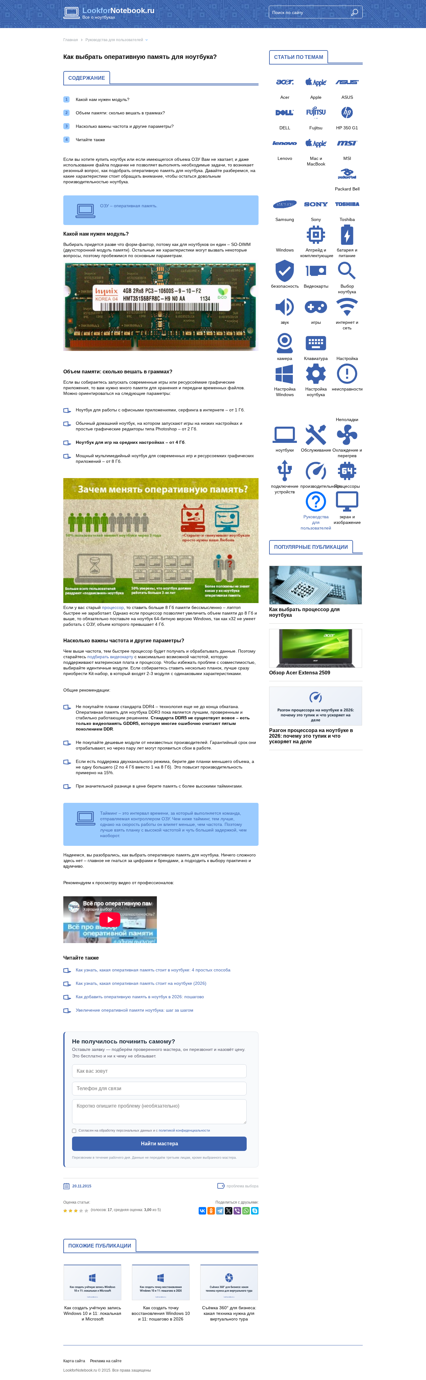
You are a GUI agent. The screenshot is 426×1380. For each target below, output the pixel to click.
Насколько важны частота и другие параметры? (125, 126)
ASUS (347, 97)
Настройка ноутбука (316, 391)
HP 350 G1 (347, 127)
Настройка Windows (285, 391)
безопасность (285, 286)
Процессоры (347, 486)
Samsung (284, 219)
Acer (284, 97)
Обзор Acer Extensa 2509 (299, 672)
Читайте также (90, 139)
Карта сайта (74, 1361)
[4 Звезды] (82, 1211)
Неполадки (347, 419)
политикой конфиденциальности (184, 1130)
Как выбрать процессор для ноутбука (304, 612)
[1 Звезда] (66, 1211)
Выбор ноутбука (347, 289)
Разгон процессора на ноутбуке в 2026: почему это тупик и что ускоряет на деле (311, 736)
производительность (316, 486)
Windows (285, 249)
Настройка (347, 358)
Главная (70, 40)
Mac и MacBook (316, 161)
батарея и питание (347, 252)
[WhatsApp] (246, 1211)
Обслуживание (316, 450)
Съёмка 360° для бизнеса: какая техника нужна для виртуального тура (229, 1313)
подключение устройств (284, 489)
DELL (284, 127)
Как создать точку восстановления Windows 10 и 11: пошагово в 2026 (161, 1313)
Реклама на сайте (106, 1361)
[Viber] (237, 1211)
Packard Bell (347, 188)
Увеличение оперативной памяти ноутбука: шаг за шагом (134, 1010)
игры (316, 322)
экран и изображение (347, 519)
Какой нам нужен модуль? (102, 99)
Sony (316, 219)
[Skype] (255, 1211)
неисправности (347, 388)
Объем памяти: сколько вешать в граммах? (120, 112)
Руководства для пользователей (114, 40)
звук (285, 322)
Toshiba (347, 219)
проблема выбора (243, 1186)
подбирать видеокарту (110, 656)
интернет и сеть (347, 325)
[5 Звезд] (87, 1211)
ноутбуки (285, 450)
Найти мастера (159, 1143)
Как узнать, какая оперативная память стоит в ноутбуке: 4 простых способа (153, 969)
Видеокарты (316, 286)
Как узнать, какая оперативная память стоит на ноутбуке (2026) (141, 983)
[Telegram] (220, 1211)
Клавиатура (316, 358)
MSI (347, 158)
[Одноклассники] (211, 1211)
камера (284, 358)
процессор (113, 607)
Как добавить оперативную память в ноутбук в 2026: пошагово (140, 996)
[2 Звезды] (71, 1211)
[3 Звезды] (76, 1211)
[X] (228, 1211)
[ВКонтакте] (202, 1211)
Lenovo (285, 158)
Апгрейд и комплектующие (316, 252)
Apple (316, 97)
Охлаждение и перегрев (347, 453)
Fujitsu (315, 127)
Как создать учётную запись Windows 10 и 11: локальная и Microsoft (92, 1313)
